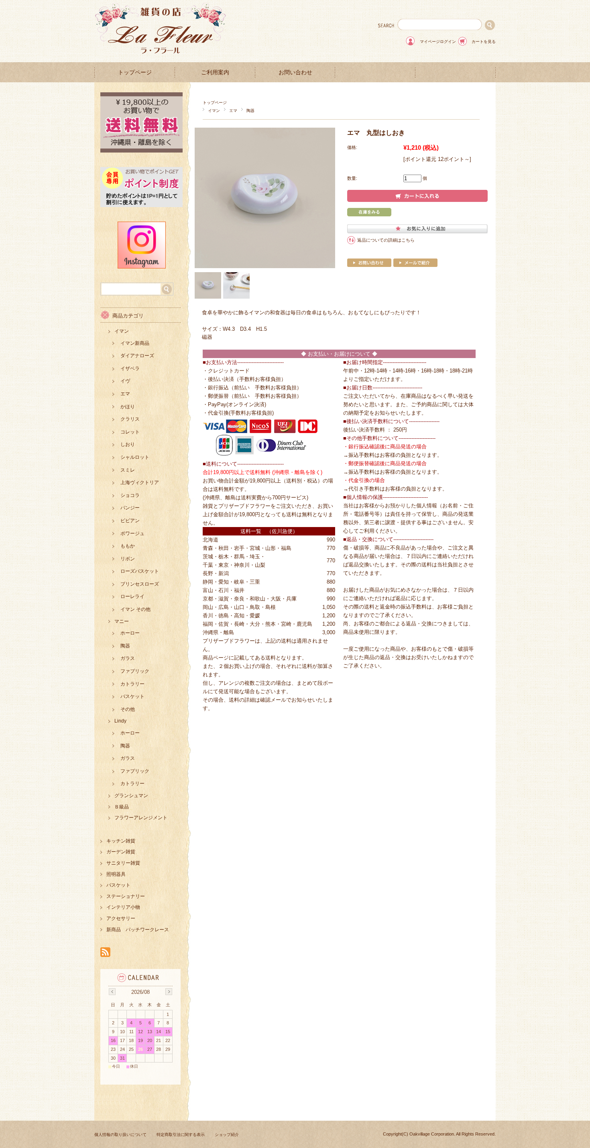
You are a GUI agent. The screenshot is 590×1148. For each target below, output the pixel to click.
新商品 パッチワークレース (137, 929)
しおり (127, 444)
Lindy (120, 721)
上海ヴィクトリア (139, 482)
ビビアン (130, 520)
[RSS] (105, 952)
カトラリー (132, 684)
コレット (130, 432)
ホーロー (130, 633)
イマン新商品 (134, 343)
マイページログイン (438, 41)
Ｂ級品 (121, 807)
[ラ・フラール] (160, 56)
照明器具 (116, 874)
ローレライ (132, 596)
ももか (127, 546)
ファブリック (134, 671)
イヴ (125, 381)
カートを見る (484, 41)
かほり (127, 406)
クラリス (130, 419)
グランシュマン (131, 795)
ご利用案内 (215, 72)
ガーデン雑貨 (120, 852)
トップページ (135, 72)
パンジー (130, 508)
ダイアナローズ (137, 355)
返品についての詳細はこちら (386, 240)
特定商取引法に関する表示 (181, 1134)
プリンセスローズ (139, 584)
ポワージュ (132, 533)
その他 (127, 709)
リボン (127, 559)
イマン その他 (135, 609)
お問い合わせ (295, 72)
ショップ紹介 (227, 1134)
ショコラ (130, 495)
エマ (233, 110)
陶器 (250, 110)
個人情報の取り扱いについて (120, 1134)
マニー (121, 621)
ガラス (127, 658)
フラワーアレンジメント (140, 817)
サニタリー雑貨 (123, 863)
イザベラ (130, 368)
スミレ (127, 470)
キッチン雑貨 (120, 841)
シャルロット (134, 457)
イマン (214, 110)
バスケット (132, 696)
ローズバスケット (139, 571)
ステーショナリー (125, 896)
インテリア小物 (123, 907)
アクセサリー (120, 918)
